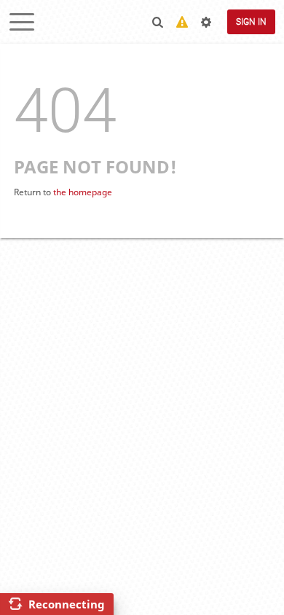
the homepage (82, 192)
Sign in (251, 22)
